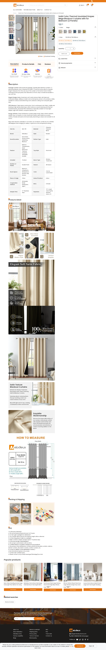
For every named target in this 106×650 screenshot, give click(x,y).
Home (14, 13)
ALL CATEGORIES (17, 10)
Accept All (80, 646)
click (70, 646)
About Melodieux (17, 631)
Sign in (82, 5)
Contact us (49, 636)
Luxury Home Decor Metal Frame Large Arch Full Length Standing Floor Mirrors (92, 584)
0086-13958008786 (76, 636)
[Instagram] (82, 639)
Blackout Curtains (9, 602)
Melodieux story (17, 634)
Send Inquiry (77, 53)
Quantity (61, 48)
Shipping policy (33, 631)
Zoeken (65, 5)
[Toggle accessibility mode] (92, 1)
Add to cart (64, 53)
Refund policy (33, 638)
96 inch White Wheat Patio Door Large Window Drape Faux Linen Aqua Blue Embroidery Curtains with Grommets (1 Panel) (72, 584)
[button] (52, 34)
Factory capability (18, 636)
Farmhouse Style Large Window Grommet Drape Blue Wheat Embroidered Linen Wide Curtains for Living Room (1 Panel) (53, 584)
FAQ (47, 631)
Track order (49, 634)
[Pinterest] (85, 639)
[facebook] (87, 639)
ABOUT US (39, 10)
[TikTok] (80, 639)
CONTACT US (47, 10)
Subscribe (39, 618)
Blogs (14, 638)
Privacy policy (33, 634)
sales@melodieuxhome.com (78, 634)
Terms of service (34, 636)
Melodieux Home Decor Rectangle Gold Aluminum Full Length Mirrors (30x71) (33, 584)
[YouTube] (77, 639)
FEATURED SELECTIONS (29, 10)
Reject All (91, 646)
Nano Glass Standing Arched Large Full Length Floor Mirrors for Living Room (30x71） (13, 584)
